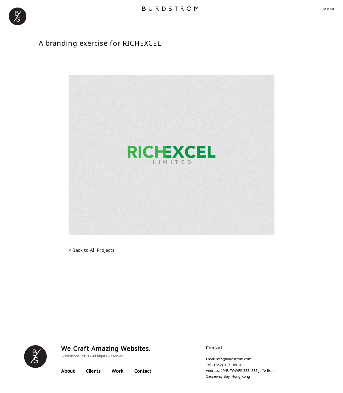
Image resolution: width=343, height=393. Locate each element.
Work (117, 371)
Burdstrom (171, 9)
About (68, 371)
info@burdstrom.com (233, 359)
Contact (142, 371)
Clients (93, 371)
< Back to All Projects (92, 250)
